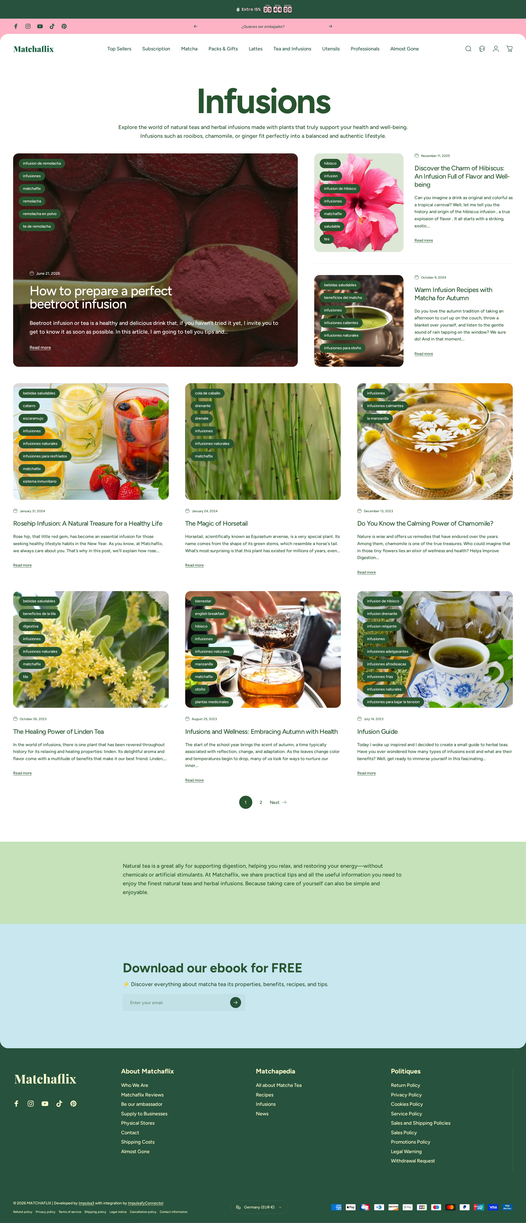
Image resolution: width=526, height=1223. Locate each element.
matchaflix (32, 188)
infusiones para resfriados (45, 456)
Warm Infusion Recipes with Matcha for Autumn (453, 294)
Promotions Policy (410, 1142)
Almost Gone (135, 1151)
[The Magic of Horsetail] (263, 441)
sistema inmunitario (39, 481)
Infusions (266, 1104)
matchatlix (32, 468)
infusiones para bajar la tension (393, 702)
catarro (29, 405)
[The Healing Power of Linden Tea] (91, 649)
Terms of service (70, 1212)
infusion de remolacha (42, 163)
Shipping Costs (138, 1142)
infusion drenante (382, 613)
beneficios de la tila (39, 613)
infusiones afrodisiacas (386, 664)
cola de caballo (207, 393)
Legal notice (118, 1212)
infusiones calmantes (385, 405)
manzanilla (204, 664)
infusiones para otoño (342, 348)
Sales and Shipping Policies (420, 1123)
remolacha (32, 201)
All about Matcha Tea (279, 1085)
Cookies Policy (407, 1104)
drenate (201, 418)
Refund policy (22, 1212)
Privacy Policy (406, 1095)
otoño (200, 689)
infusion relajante (382, 626)
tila (25, 676)
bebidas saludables (340, 285)
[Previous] (196, 26)
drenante (203, 405)
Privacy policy (45, 1212)
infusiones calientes (341, 322)
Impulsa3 (86, 1203)
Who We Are (134, 1085)
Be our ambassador (141, 1104)
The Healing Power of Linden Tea (58, 731)
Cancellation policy (143, 1212)
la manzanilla (377, 418)
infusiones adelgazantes (387, 651)
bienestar (203, 601)
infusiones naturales (341, 335)
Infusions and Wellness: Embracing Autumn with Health (261, 731)
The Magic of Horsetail (216, 523)
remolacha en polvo (39, 213)
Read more (40, 347)
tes (327, 239)
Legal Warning (406, 1151)
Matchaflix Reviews (142, 1095)
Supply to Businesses (144, 1114)
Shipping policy (95, 1212)
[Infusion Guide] (435, 649)
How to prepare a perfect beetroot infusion (101, 297)
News (262, 1114)
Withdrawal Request (413, 1161)
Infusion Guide (377, 731)
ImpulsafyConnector (146, 1203)
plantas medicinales (212, 702)
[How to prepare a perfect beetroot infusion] (155, 260)
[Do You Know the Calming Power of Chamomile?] (435, 441)
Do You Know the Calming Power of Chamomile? (425, 523)
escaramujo (33, 418)
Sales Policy (404, 1133)
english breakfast (209, 613)
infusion (331, 176)
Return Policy (405, 1085)
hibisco (330, 163)
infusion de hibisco (340, 188)
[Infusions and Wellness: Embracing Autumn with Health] (263, 649)
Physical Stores (138, 1123)
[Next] (330, 26)
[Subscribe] (235, 1002)
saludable (332, 226)
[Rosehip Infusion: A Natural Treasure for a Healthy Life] (91, 441)
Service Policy (406, 1114)
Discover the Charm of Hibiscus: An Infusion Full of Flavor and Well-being (462, 176)
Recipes (264, 1095)
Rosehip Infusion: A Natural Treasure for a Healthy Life (87, 523)
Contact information (173, 1212)
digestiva (30, 626)
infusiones (32, 176)
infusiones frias (380, 676)
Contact (130, 1133)
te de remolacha (37, 226)
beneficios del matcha (343, 297)
